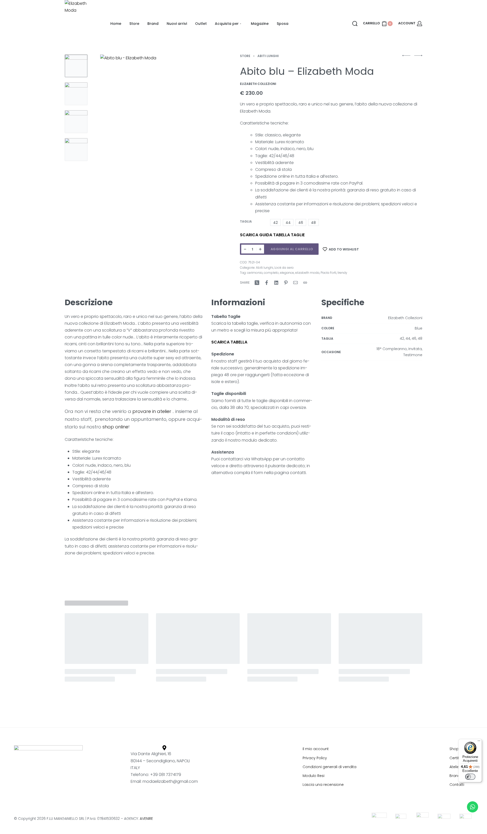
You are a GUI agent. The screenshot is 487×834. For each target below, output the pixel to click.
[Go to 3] (76, 121)
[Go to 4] (76, 149)
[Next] (201, 123)
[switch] (470, 777)
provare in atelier (151, 411)
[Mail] (295, 282)
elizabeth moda (307, 272)
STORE (245, 56)
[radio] (275, 222)
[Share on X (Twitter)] (257, 282)
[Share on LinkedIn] (276, 282)
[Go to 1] (76, 66)
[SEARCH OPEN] (355, 23)
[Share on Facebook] (266, 282)
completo (271, 272)
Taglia (246, 222)
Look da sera (283, 267)
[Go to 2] (76, 93)
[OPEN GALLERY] (154, 123)
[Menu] (479, 742)
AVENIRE (146, 818)
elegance (287, 272)
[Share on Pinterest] (286, 282)
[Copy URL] (305, 282)
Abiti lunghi (268, 56)
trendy (342, 272)
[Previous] (106, 123)
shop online (115, 427)
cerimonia (255, 272)
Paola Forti (328, 272)
